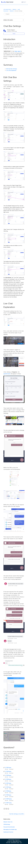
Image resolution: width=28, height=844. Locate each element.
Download (11, 769)
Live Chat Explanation (11, 70)
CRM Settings (6, 824)
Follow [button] (14, 33)
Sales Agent (18, 51)
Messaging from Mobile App (10, 829)
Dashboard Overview (8, 832)
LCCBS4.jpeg (8, 771)
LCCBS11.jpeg (8, 802)
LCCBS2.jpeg (8, 767)
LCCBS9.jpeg (8, 795)
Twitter (6, 809)
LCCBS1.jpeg (8, 783)
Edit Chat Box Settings (11, 68)
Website (14, 9)
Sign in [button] (24, 2)
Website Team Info (7, 822)
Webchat (12, 10)
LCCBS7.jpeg (8, 787)
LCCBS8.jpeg (8, 791)
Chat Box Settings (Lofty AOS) (16, 814)
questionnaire (6, 373)
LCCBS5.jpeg (8, 775)
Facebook (4, 809)
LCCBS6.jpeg (8, 779)
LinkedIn (8, 809)
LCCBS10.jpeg (8, 798)
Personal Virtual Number (9, 827)
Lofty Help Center (7, 9)
